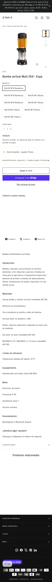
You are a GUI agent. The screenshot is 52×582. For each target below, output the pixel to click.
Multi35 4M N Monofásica (13, 95)
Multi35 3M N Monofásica (13, 88)
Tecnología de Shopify (37, 579)
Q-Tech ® (7, 17)
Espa (4, 71)
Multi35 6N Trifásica (12, 110)
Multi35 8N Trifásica (32, 110)
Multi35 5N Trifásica (35, 102)
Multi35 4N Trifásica (35, 95)
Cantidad (7, 124)
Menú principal (10, 526)
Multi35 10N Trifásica (12, 117)
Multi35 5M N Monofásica (13, 102)
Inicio (4, 26)
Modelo (6, 83)
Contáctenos (9, 445)
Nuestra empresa (11, 518)
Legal (5, 534)
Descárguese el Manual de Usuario (17, 422)
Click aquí (7, 436)
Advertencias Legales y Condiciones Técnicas (26, 160)
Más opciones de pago (26, 184)
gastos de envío (26, 140)
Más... (5, 542)
